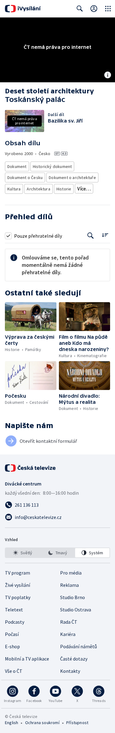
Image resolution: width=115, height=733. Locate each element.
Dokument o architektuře (72, 177)
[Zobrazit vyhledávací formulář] (80, 8)
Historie (63, 189)
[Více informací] (107, 75)
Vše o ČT (13, 671)
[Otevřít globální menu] (108, 8)
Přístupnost (77, 722)
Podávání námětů (78, 646)
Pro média (71, 573)
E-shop (12, 646)
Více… (84, 188)
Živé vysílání (17, 585)
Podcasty (14, 622)
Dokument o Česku (25, 177)
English (11, 722)
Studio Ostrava (75, 609)
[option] (23, 552)
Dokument (17, 166)
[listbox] (57, 553)
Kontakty (70, 671)
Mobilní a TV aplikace (27, 659)
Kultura (14, 189)
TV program (17, 573)
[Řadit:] (105, 235)
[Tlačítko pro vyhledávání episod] (91, 235)
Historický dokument (52, 166)
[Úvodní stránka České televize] (30, 468)
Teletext (14, 609)
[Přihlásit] (94, 8)
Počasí (12, 634)
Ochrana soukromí (42, 722)
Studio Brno (72, 597)
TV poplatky (17, 597)
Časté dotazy (73, 659)
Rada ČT (68, 622)
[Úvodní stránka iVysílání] (23, 8)
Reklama (69, 585)
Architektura (38, 189)
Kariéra (67, 634)
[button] (30, 316)
